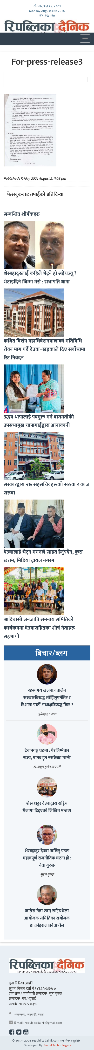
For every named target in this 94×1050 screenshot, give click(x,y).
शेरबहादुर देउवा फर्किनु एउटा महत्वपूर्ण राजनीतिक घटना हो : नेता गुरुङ (47, 858)
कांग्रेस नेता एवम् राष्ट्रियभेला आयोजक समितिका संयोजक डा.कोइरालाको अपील (47, 918)
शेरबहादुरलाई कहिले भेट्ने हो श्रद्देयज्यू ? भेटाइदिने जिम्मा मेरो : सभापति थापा (40, 277)
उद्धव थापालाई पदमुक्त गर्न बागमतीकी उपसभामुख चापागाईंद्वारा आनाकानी (39, 421)
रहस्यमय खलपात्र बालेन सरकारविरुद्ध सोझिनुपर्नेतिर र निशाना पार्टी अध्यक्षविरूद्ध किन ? (47, 698)
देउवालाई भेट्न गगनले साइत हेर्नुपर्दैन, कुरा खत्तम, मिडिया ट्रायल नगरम (43, 556)
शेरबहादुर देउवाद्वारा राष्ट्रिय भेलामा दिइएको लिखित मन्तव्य (46, 807)
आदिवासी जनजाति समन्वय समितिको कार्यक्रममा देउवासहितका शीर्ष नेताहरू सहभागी (39, 628)
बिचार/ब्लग (51, 653)
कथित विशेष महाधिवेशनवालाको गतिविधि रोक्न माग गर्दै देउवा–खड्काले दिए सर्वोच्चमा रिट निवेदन (44, 349)
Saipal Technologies (57, 1045)
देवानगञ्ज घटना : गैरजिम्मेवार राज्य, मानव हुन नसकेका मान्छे (47, 754)
